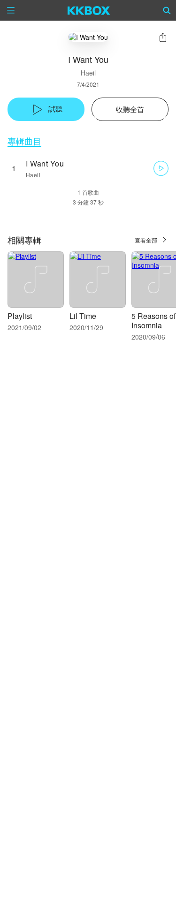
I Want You (45, 163)
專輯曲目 (24, 141)
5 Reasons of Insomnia (153, 320)
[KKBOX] (88, 10)
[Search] (167, 10)
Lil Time (82, 315)
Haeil (88, 72)
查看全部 (146, 240)
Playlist (20, 315)
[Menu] (10, 10)
